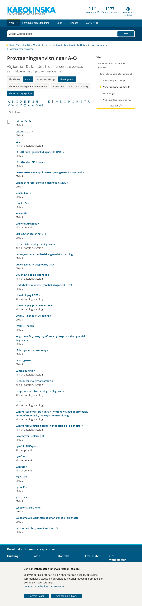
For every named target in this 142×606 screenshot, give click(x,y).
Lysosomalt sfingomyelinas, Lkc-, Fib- (38, 528)
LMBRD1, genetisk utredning (33, 315)
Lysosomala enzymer (28, 507)
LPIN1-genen (23, 360)
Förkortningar (109, 93)
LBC (18, 141)
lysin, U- (20, 497)
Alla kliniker (14, 79)
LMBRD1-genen (25, 326)
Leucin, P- (21, 203)
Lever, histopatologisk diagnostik (35, 244)
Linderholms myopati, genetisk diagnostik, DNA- (44, 285)
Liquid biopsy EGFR (27, 295)
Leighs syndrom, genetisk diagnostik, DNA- (41, 182)
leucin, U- (21, 213)
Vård (18, 45)
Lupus (19, 401)
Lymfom (21, 456)
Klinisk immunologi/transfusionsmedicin (28, 86)
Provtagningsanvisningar (20, 48)
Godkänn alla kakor (66, 596)
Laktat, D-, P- (23, 121)
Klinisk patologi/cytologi (20, 93)
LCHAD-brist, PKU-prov (29, 162)
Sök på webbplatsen (20, 33)
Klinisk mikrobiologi (78, 86)
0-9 (41, 105)
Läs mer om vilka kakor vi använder (44, 586)
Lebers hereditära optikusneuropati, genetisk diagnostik (49, 172)
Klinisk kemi (58, 86)
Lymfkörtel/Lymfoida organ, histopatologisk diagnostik (48, 425)
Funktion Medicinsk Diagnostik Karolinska (45, 45)
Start (11, 45)
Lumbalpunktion (25, 370)
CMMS (28, 79)
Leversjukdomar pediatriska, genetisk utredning (44, 254)
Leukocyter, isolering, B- (30, 233)
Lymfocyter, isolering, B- (30, 436)
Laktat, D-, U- (23, 131)
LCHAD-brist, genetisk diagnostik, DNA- (39, 152)
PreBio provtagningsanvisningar (117, 100)
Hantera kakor (36, 596)
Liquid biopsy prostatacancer (33, 305)
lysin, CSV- (22, 477)
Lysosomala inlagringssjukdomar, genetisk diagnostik (47, 517)
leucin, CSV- (22, 193)
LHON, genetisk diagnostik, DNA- (35, 264)
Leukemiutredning (26, 223)
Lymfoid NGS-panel (27, 446)
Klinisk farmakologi (46, 79)
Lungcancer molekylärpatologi (34, 381)
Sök (126, 33)
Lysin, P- (21, 487)
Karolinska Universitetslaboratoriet (87, 45)
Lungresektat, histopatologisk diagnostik (40, 391)
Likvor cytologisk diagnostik (32, 274)
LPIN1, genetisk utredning (31, 350)
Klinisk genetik (67, 79)
